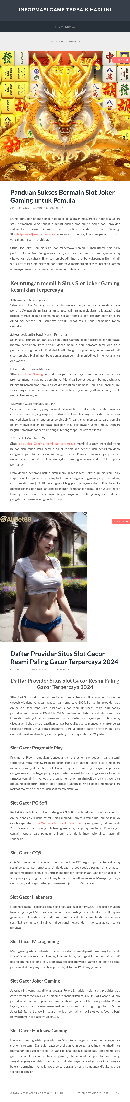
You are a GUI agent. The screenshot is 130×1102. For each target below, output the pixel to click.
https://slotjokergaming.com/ (36, 234)
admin (37, 208)
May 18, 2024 (18, 669)
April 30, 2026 (19, 208)
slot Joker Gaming (30, 374)
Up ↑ (117, 1093)
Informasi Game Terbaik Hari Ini (65, 10)
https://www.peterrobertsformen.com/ (59, 823)
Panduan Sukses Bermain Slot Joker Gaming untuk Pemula (62, 196)
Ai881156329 (39, 669)
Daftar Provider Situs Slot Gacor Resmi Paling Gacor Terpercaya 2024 (64, 657)
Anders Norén (101, 1093)
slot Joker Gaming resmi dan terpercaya (47, 443)
